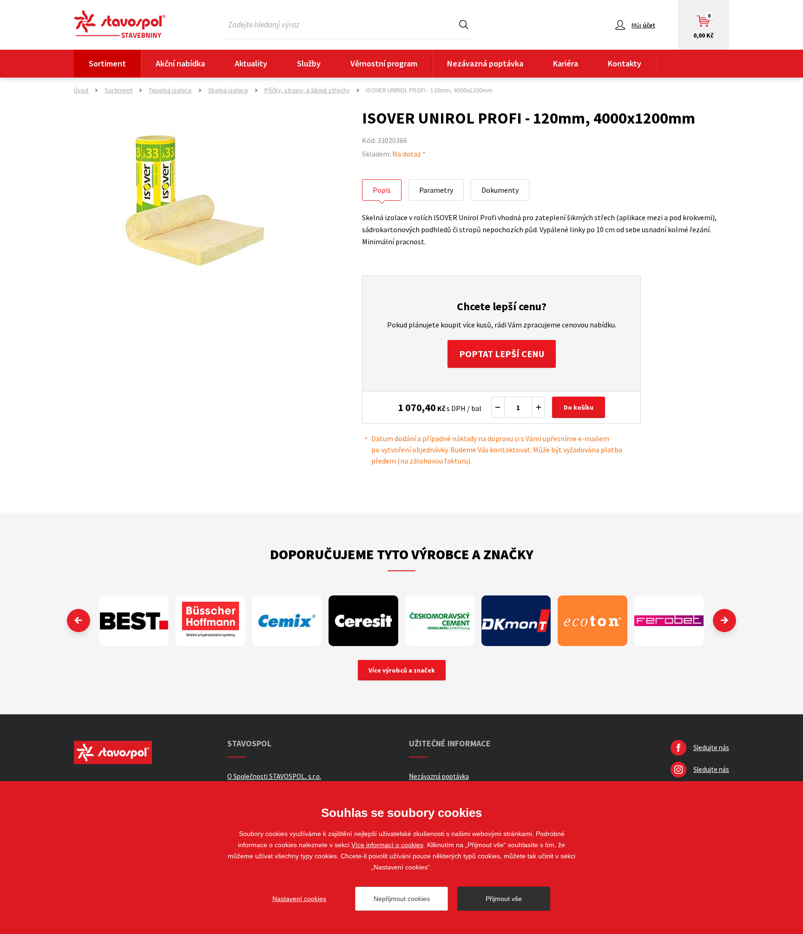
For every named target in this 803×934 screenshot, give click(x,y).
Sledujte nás (711, 747)
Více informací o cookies (387, 845)
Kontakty (624, 63)
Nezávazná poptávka (485, 63)
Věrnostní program (383, 63)
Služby (309, 63)
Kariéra (565, 63)
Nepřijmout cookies (402, 898)
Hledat (464, 24)
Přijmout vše (504, 898)
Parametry (436, 190)
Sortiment (107, 63)
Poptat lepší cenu (501, 353)
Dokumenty (500, 190)
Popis (382, 190)
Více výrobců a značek (402, 670)
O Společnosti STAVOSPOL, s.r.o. (274, 776)
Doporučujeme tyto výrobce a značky (401, 554)
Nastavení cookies (299, 898)
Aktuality (251, 63)
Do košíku (578, 407)
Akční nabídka (180, 63)
